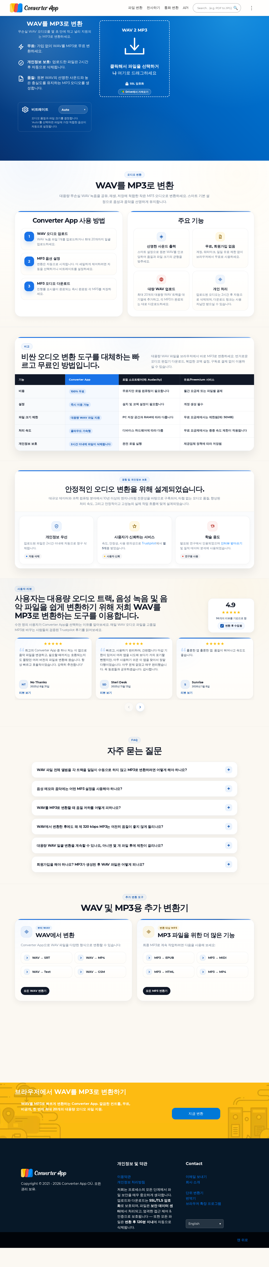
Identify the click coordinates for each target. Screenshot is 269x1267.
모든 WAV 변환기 (35, 990)
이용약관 (124, 1177)
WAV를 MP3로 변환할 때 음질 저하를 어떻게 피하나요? (79, 807)
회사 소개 (193, 1182)
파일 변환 (135, 8)
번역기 (191, 1198)
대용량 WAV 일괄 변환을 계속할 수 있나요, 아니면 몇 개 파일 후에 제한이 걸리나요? (100, 845)
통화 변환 (171, 8)
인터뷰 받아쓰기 (231, 543)
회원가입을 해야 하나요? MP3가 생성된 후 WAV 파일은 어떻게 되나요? (90, 864)
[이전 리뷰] (128, 707)
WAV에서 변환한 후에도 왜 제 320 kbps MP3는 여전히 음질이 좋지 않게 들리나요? (100, 826)
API (186, 8)
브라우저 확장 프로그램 (203, 1204)
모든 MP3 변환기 (156, 990)
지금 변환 (196, 1114)
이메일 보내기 (196, 1177)
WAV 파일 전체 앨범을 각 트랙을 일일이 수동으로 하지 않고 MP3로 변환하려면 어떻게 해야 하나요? (112, 770)
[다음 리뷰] (140, 707)
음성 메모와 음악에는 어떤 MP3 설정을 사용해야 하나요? (79, 789)
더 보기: (251, 8)
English (194, 1224)
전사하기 (153, 8)
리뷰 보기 (25, 692)
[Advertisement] (134, 1049)
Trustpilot (149, 543)
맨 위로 (242, 1240)
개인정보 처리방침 (131, 1182)
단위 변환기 (194, 1193)
